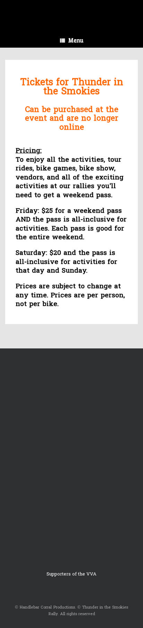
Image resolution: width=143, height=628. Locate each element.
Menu (75, 40)
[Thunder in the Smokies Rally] (71, 11)
